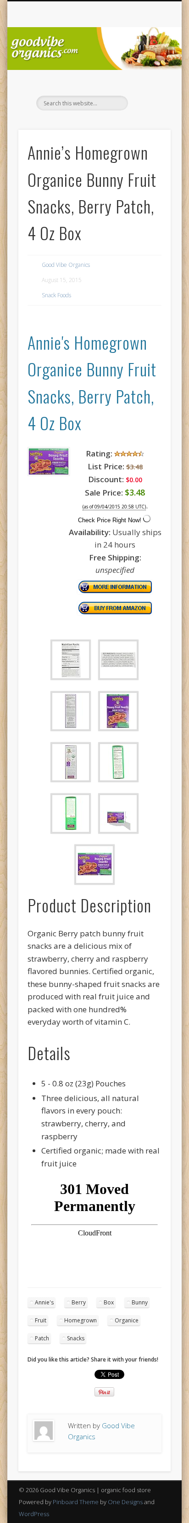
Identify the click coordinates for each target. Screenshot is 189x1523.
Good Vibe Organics (66, 265)
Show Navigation (148, 82)
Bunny (140, 1302)
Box (109, 1302)
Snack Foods (56, 295)
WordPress (34, 1514)
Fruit (40, 1320)
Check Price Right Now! (109, 520)
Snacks (75, 1338)
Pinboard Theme (76, 1502)
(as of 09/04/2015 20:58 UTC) (114, 506)
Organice (127, 1320)
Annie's (44, 1302)
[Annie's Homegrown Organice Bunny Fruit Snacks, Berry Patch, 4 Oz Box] (48, 472)
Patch (42, 1338)
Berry (79, 1302)
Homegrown (80, 1320)
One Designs (125, 1502)
